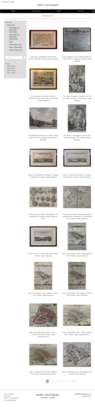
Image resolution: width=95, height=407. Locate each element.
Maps (11, 42)
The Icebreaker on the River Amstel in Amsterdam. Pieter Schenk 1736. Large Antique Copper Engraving (43, 98)
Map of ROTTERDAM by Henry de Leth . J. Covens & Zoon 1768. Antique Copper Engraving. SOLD (43, 335)
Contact (80, 11)
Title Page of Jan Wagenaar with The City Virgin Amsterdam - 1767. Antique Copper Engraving (77, 138)
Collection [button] (36, 11)
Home (13, 11)
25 (72, 381)
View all (8, 22)
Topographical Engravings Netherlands (14, 37)
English (12, 2)
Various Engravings (16, 50)
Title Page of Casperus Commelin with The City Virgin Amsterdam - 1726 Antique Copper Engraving (77, 98)
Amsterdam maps (15, 44)
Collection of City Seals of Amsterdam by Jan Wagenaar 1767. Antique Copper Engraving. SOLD (43, 216)
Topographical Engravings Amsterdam (14, 30)
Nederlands (5, 2)
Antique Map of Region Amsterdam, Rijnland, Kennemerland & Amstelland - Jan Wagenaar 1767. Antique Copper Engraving (77, 216)
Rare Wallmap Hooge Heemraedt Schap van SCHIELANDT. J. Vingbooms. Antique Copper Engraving (77, 59)
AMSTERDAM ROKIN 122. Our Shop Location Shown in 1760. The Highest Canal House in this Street (43, 138)
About (59, 11)
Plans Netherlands (15, 47)
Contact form (86, 396)
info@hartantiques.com (82, 394)
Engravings (11, 25)
